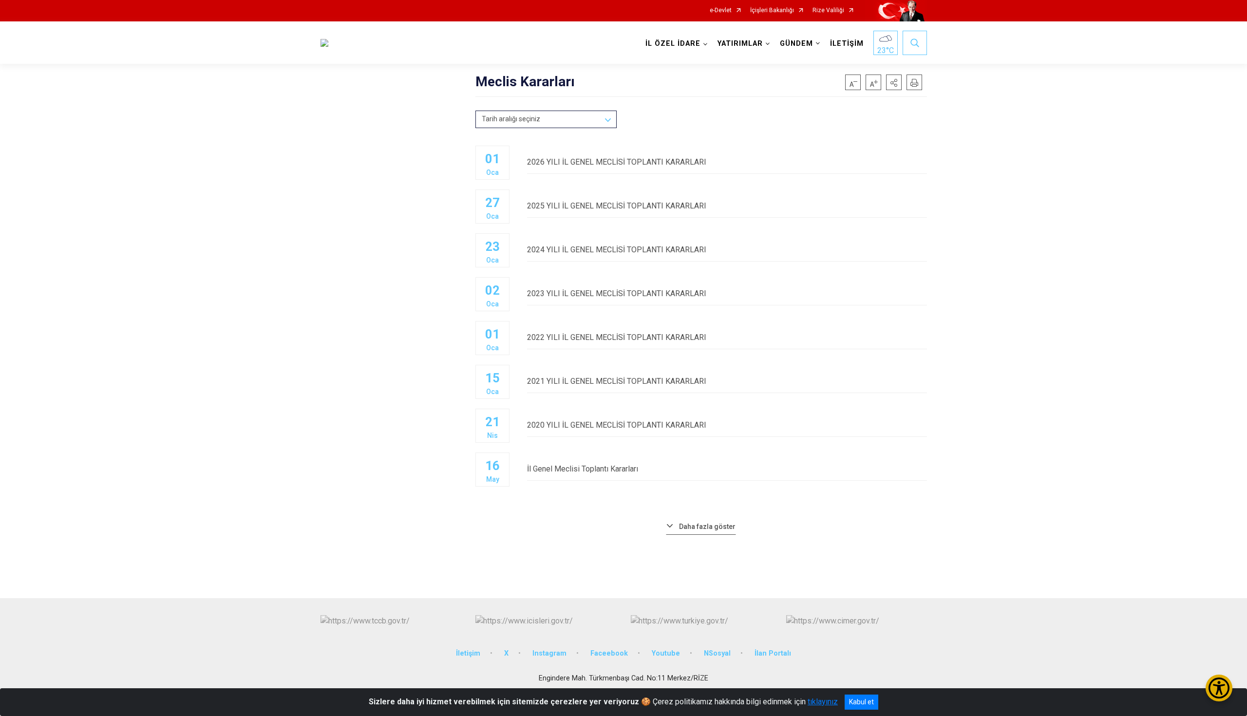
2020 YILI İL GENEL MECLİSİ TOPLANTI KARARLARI (616, 425)
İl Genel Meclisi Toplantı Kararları (582, 468)
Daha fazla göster (707, 526)
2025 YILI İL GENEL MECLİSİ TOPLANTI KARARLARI (616, 205)
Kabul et (861, 702)
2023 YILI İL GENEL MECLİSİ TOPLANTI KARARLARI (616, 293)
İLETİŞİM (847, 43)
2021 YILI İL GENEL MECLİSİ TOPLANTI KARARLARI (616, 381)
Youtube (666, 653)
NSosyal (717, 653)
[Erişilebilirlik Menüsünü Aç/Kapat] (1219, 688)
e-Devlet (721, 10)
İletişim (468, 653)
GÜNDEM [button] (796, 43)
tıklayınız (823, 701)
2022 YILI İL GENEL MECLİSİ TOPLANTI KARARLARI (616, 337)
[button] (894, 82)
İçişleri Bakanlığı (772, 10)
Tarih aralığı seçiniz (511, 119)
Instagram (549, 653)
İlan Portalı (773, 653)
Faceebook (609, 653)
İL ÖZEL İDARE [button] (672, 43)
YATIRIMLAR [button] (740, 43)
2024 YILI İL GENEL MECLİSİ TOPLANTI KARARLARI (616, 249)
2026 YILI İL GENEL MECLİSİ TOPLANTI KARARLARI (616, 162)
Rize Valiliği (828, 10)
